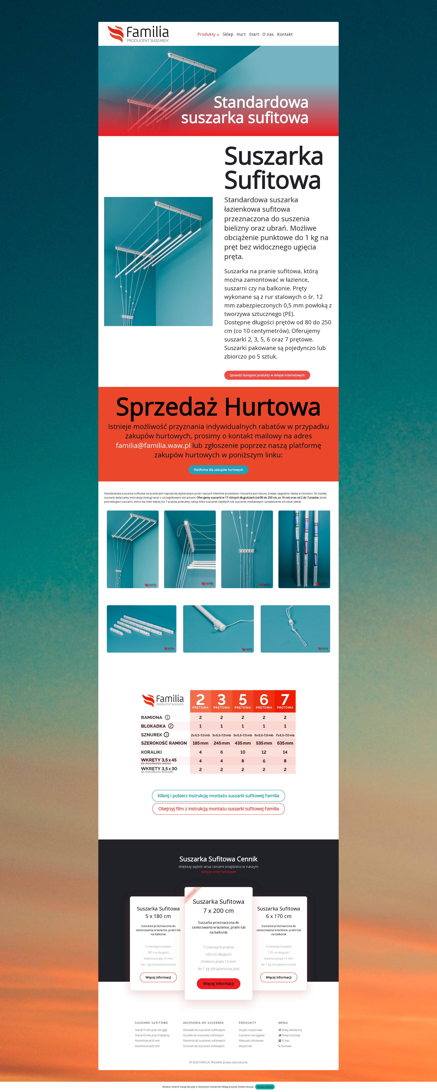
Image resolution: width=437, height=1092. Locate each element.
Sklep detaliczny (292, 1030)
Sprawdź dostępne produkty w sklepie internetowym (267, 375)
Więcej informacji (158, 977)
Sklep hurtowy (291, 1035)
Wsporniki (245, 1046)
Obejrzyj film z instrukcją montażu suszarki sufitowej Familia (218, 809)
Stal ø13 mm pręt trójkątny (152, 1035)
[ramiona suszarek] (141, 628)
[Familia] (138, 33)
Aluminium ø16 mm (147, 1040)
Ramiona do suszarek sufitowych (204, 1040)
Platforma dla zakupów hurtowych (218, 470)
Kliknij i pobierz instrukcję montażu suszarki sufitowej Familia (218, 796)
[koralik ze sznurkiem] (295, 628)
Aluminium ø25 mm (147, 1046)
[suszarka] (133, 549)
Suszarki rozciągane (252, 1035)
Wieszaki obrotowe (251, 1040)
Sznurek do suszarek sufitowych (203, 1046)
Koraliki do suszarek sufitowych (203, 1035)
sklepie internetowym (218, 871)
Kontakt (286, 1046)
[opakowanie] (304, 549)
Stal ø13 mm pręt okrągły (151, 1030)
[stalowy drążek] (218, 628)
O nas (285, 1040)
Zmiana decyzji (265, 1087)
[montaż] (190, 549)
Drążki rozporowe (250, 1030)
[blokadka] (247, 549)
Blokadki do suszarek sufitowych (204, 1030)
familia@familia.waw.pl (153, 445)
